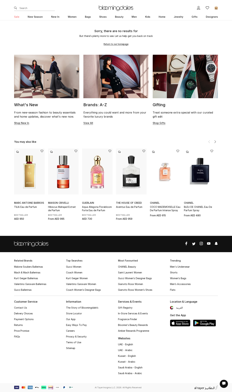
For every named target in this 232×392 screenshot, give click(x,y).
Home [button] (162, 16)
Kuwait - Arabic (126, 361)
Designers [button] (212, 16)
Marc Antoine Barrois (29, 202)
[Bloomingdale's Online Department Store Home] (116, 8)
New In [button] (55, 16)
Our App (71, 319)
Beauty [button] (119, 16)
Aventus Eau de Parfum (129, 206)
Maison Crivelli (58, 202)
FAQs (17, 336)
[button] (215, 141)
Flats (172, 289)
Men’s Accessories (180, 284)
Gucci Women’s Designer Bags (135, 278)
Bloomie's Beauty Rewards (133, 325)
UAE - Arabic (125, 350)
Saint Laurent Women (130, 272)
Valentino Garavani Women (81, 284)
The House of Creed (129, 202)
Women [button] (72, 16)
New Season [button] (35, 16)
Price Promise (21, 330)
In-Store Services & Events (133, 313)
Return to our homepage (116, 44)
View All (88, 122)
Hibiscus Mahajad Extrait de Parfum (62, 208)
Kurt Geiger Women (77, 278)
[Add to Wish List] (42, 151)
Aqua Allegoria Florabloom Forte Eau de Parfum (97, 208)
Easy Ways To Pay (76, 325)
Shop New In (21, 122)
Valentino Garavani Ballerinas (30, 284)
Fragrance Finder (127, 319)
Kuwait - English (127, 355)
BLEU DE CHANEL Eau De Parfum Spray (198, 208)
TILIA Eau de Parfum (25, 206)
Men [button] (134, 16)
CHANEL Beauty (127, 266)
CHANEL (155, 202)
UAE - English (125, 344)
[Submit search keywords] (15, 8)
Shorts (173, 272)
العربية (179, 307)
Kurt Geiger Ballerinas (26, 278)
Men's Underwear (180, 266)
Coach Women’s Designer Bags (83, 289)
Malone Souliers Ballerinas (28, 266)
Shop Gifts (159, 122)
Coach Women (74, 272)
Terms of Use (73, 342)
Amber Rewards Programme (133, 330)
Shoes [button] (103, 16)
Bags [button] (88, 16)
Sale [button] (16, 16)
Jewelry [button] (178, 16)
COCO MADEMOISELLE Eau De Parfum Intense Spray (165, 208)
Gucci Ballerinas (23, 289)
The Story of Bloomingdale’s (82, 307)
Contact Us (20, 307)
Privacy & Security (76, 336)
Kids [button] (147, 16)
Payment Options (24, 319)
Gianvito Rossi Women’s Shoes (135, 289)
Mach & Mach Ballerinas (27, 272)
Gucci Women (73, 266)
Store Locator (74, 313)
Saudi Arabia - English (130, 367)
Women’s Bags (178, 278)
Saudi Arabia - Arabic (130, 373)
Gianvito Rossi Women (130, 284)
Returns (18, 325)
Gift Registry (125, 307)
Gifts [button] (195, 16)
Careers (70, 330)
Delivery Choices (23, 313)
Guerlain (88, 202)
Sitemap (70, 348)
